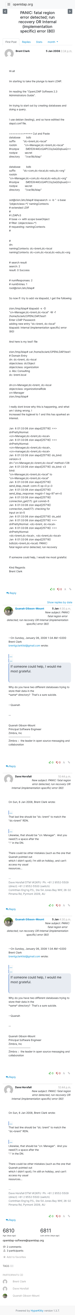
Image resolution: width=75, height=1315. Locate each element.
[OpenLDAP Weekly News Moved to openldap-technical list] (70, 11)
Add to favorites (16, 1256)
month (52, 41)
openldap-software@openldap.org (23, 1240)
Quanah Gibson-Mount (29, 608)
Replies (26, 41)
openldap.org (23, 4)
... (11, 656)
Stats (39, 41)
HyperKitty (37, 1310)
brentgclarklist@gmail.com (24, 645)
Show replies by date (59, 602)
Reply (12, 593)
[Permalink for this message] (70, 589)
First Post (11, 41)
